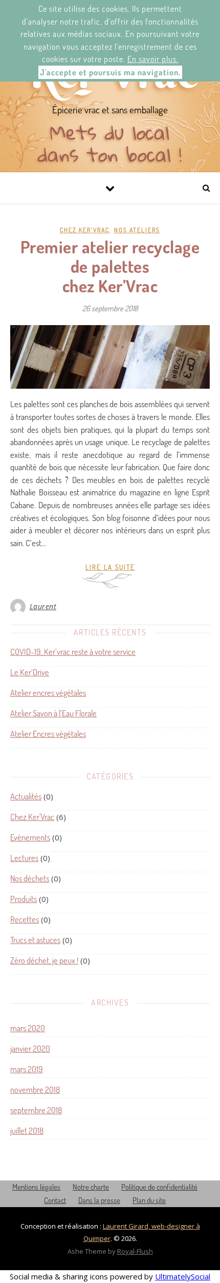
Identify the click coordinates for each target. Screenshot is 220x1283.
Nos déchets (29, 878)
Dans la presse (99, 1200)
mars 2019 (26, 1069)
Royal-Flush (135, 1251)
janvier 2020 (30, 1048)
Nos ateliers (137, 230)
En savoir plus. (153, 59)
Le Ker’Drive (29, 672)
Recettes (24, 919)
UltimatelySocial (182, 1276)
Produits (23, 898)
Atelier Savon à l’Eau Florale (53, 713)
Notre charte (91, 1187)
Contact (55, 1200)
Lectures (24, 857)
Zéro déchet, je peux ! (44, 960)
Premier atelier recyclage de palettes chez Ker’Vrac (110, 266)
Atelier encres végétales (48, 693)
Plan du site (149, 1200)
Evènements (30, 837)
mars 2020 (27, 1028)
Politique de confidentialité (159, 1187)
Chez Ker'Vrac (84, 230)
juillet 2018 (26, 1130)
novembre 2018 (35, 1089)
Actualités (25, 796)
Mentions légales (36, 1187)
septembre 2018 (36, 1110)
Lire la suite (110, 567)
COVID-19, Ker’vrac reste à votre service (73, 652)
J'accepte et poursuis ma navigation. (110, 72)
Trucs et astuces (35, 939)
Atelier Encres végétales (48, 734)
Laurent (43, 606)
